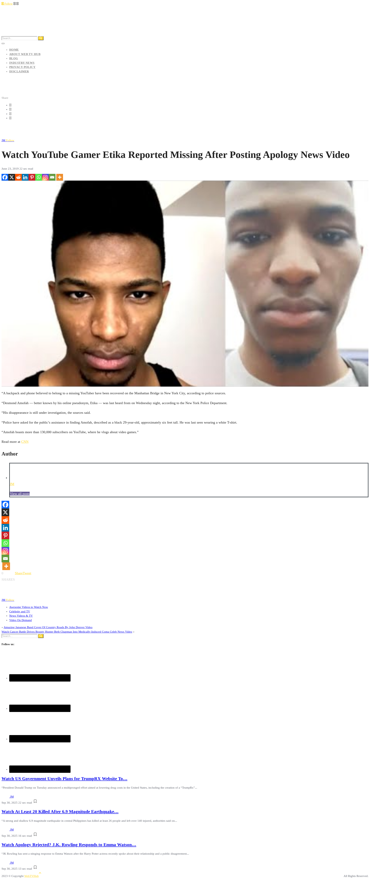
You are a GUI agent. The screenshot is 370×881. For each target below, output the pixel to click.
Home (14, 49)
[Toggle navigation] (3, 43)
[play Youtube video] (185, 284)
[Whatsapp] (38, 177)
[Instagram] (45, 177)
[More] (60, 177)
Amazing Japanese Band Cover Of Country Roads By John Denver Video (48, 627)
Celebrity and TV (19, 611)
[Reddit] (18, 177)
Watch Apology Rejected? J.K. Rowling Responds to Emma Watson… (69, 844)
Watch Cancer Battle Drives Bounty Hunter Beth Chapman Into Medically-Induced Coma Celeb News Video (67, 631)
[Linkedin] (25, 177)
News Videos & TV (21, 615)
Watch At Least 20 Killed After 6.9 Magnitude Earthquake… (60, 811)
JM (8, 140)
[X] (11, 177)
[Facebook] (5, 177)
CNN (25, 442)
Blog (13, 58)
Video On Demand (20, 620)
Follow (8, 3)
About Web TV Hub (24, 54)
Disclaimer (19, 71)
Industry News (21, 62)
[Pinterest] (32, 177)
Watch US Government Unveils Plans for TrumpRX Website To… (64, 778)
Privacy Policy (22, 67)
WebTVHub (31, 876)
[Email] (52, 177)
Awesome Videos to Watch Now (28, 607)
